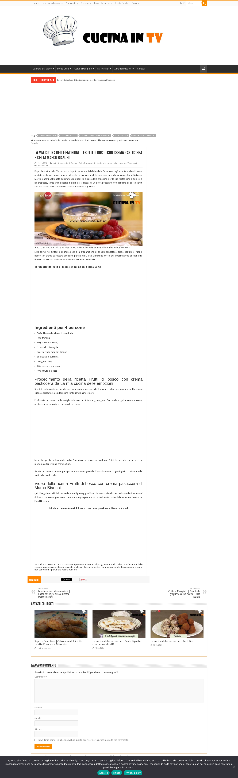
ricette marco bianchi (143, 136)
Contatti (141, 68)
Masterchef (103, 68)
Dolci (134, 3)
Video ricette (133, 163)
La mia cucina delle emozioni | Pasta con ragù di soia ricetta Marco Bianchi (54, 593)
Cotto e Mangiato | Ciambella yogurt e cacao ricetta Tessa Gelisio (184, 593)
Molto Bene (63, 68)
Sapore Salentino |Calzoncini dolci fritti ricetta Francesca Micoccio (58, 643)
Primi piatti (71, 3)
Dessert (74, 163)
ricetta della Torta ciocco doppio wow (63, 171)
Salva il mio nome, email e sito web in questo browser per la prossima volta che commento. (83, 740)
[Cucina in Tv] (119, 34)
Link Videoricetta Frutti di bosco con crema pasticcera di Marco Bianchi (88, 508)
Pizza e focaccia (102, 3)
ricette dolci (121, 136)
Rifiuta (116, 772)
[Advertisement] (119, 108)
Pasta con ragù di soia (114, 171)
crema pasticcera (47, 136)
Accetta (103, 772)
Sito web (38, 729)
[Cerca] (204, 3)
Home (36, 3)
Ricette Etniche (121, 3)
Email (37, 718)
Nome (38, 707)
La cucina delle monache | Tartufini (172, 641)
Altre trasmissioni (123, 68)
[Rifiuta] (233, 767)
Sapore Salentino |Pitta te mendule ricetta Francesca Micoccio (86, 80)
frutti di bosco (68, 136)
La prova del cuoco (51, 3)
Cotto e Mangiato (83, 68)
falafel (91, 171)
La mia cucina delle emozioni (113, 163)
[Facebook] (184, 3)
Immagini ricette (91, 163)
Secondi (85, 3)
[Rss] (180, 3)
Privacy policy (133, 772)
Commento (40, 676)
